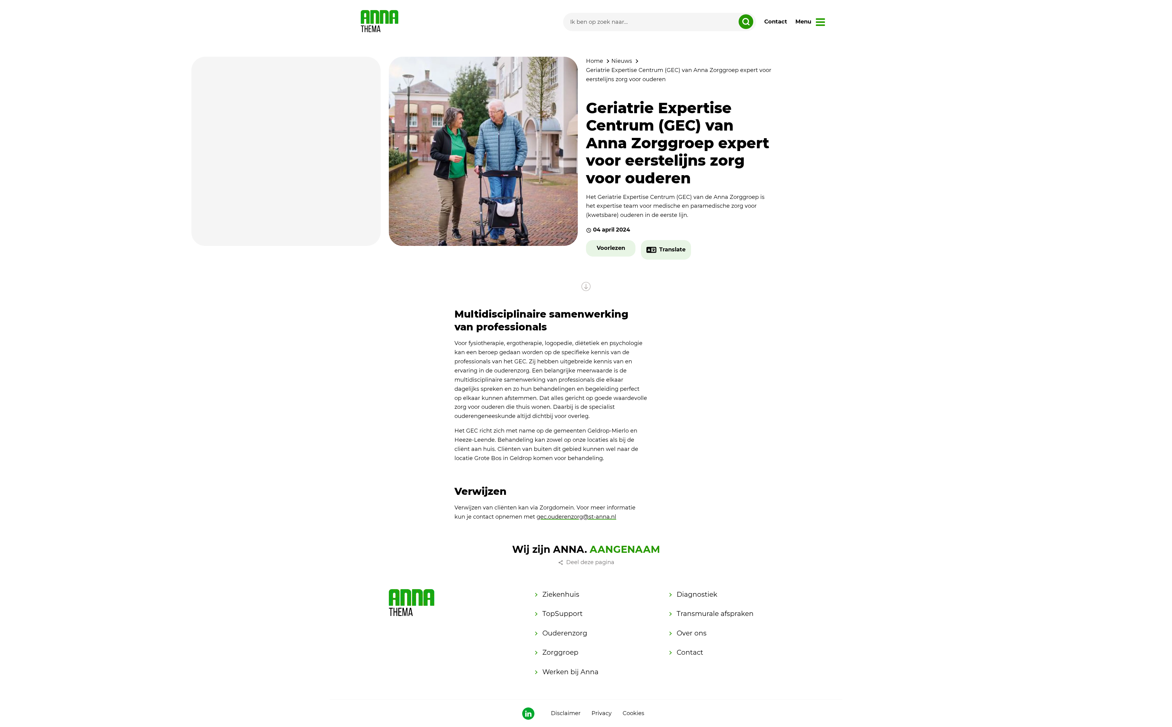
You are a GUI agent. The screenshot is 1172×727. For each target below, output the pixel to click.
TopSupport (562, 614)
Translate (672, 249)
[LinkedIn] (528, 713)
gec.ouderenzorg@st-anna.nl (576, 516)
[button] (611, 248)
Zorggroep (560, 652)
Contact (775, 21)
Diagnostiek (697, 594)
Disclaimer (566, 713)
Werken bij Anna (570, 672)
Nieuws (621, 61)
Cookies (633, 713)
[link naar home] (379, 22)
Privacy (601, 713)
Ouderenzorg (564, 633)
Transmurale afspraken (715, 614)
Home (594, 61)
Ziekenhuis (560, 594)
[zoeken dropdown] (746, 21)
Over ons (692, 633)
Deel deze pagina (590, 562)
